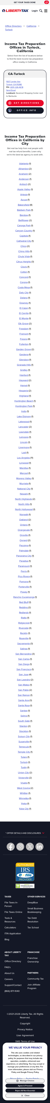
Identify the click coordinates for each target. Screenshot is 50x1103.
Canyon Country (25, 230)
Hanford (25, 375)
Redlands (25, 612)
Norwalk (25, 514)
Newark (25, 493)
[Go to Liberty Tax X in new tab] (30, 847)
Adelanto (25, 163)
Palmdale (25, 550)
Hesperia (25, 390)
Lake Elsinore (25, 416)
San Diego (25, 664)
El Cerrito (25, 313)
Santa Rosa (25, 705)
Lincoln (25, 442)
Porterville (25, 586)
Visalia (25, 782)
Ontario (25, 524)
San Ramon (25, 695)
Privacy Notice (25, 1029)
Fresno (25, 339)
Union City (25, 772)
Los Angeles (25, 457)
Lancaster (25, 426)
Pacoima (25, 545)
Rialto (25, 617)
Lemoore (25, 437)
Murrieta (25, 483)
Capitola (25, 235)
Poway (25, 592)
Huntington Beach (25, 401)
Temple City (25, 752)
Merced (25, 473)
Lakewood (25, 421)
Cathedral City (25, 241)
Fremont (25, 333)
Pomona (25, 581)
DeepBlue (32, 902)
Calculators (10, 927)
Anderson (25, 179)
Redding (25, 607)
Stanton (25, 726)
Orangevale (25, 530)
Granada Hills (25, 364)
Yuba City (25, 808)
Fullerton (25, 344)
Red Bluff (25, 602)
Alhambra (25, 168)
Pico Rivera (25, 576)
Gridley (25, 370)
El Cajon (25, 308)
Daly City (25, 292)
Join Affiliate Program (33, 986)
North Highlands (25, 499)
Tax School (33, 927)
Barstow (25, 215)
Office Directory (13, 26)
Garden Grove (25, 349)
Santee (25, 710)
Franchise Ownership (33, 959)
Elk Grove (25, 323)
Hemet (25, 385)
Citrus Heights (25, 261)
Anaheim (25, 173)
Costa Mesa (25, 287)
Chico (25, 246)
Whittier (25, 793)
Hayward (25, 380)
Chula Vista (25, 256)
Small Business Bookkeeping (35, 910)
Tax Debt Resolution (32, 919)
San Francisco (25, 669)
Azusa (25, 199)
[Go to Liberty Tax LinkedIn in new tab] (39, 847)
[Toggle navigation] (45, 10)
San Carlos (25, 659)
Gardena (25, 354)
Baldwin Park (25, 210)
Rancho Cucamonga (25, 597)
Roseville (25, 638)
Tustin (25, 767)
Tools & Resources (10, 919)
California (31, 26)
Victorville (25, 777)
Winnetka (25, 798)
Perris (25, 571)
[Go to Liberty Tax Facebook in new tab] (11, 847)
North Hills (25, 504)
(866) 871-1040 (12, 991)
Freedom (25, 328)
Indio (25, 411)
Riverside (25, 628)
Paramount (25, 566)
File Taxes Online (13, 912)
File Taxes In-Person (11, 904)
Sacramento (25, 643)
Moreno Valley (25, 478)
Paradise (25, 561)
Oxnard (25, 540)
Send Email (11, 90)
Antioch (25, 184)
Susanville (25, 741)
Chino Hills (25, 251)
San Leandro (25, 679)
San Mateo (25, 684)
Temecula (25, 746)
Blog (7, 939)
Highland (25, 395)
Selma (25, 715)
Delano (25, 297)
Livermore (25, 447)
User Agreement (25, 1035)
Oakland (25, 519)
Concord (25, 277)
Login (35, 10)
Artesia (25, 194)
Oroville (25, 535)
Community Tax (35, 978)
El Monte (25, 318)
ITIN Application (13, 933)
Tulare (25, 757)
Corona (25, 282)
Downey (25, 302)
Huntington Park (25, 406)
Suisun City (25, 736)
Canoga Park (25, 225)
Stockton (25, 731)
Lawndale (25, 432)
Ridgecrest (25, 622)
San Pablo (25, 690)
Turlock (9, 29)
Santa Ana (25, 700)
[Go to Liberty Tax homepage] (15, 11)
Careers (9, 979)
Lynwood (25, 462)
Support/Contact (13, 985)
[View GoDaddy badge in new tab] (25, 886)
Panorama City (25, 555)
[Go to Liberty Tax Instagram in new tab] (20, 847)
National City (25, 488)
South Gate (25, 721)
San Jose (25, 674)
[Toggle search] (40, 11)
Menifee (25, 468)
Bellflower (25, 220)
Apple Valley (25, 189)
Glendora (25, 359)
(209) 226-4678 (16, 87)
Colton (25, 272)
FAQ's (8, 967)
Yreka (25, 803)
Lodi (25, 452)
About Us (9, 973)
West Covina (25, 788)
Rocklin (25, 633)
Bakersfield (25, 204)
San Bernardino (25, 653)
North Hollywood (25, 509)
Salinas (25, 648)
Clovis (25, 266)
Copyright (25, 1023)
